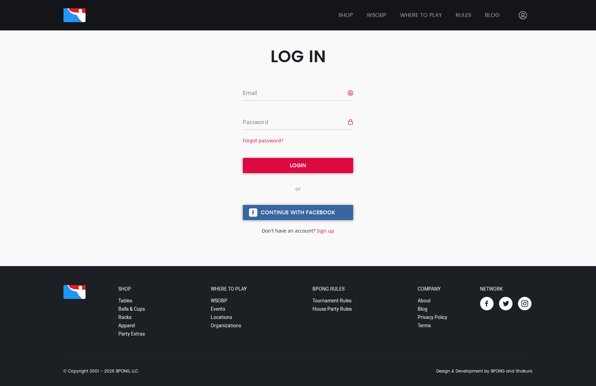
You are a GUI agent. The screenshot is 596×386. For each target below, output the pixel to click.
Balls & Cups (131, 309)
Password (255, 122)
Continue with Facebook (298, 212)
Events (218, 309)
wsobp (376, 15)
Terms (424, 325)
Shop (345, 15)
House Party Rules (332, 309)
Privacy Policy (432, 317)
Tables (125, 300)
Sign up (325, 230)
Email (250, 93)
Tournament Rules (331, 300)
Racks (124, 317)
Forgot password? (263, 140)
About (424, 300)
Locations (221, 317)
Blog (492, 15)
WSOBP (219, 300)
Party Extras (131, 334)
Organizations (226, 325)
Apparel (126, 325)
